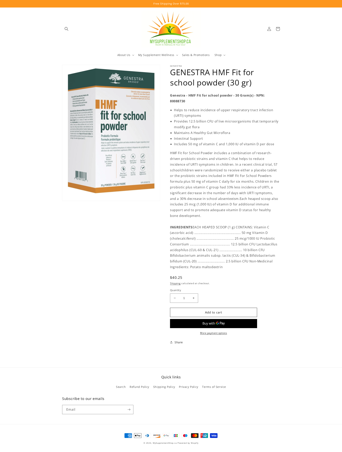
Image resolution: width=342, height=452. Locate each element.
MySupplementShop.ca (165, 443)
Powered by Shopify (188, 443)
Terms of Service (214, 387)
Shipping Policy (164, 387)
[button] (66, 29)
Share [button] (179, 342)
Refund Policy (139, 387)
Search (121, 387)
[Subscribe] (128, 409)
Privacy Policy (188, 387)
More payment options (213, 333)
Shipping (175, 283)
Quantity (175, 290)
